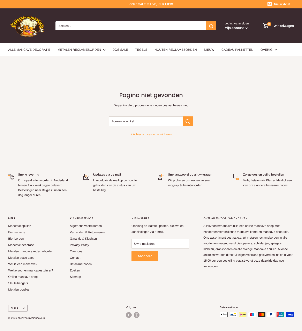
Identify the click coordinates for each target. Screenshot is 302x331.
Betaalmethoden (81, 264)
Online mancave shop (23, 276)
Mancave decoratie (21, 245)
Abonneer (145, 256)
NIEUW (209, 49)
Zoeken (75, 270)
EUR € (14, 308)
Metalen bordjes (19, 289)
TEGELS (141, 49)
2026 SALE (120, 49)
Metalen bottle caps (21, 257)
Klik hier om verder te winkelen (151, 134)
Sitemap (75, 276)
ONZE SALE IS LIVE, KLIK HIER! (151, 4)
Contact (75, 257)
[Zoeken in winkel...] (188, 121)
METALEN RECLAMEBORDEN (79, 49)
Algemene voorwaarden (86, 226)
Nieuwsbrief (282, 4)
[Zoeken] (211, 25)
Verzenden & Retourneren (87, 232)
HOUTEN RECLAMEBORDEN (175, 49)
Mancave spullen (19, 226)
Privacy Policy (79, 245)
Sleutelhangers (18, 283)
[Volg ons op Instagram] (136, 315)
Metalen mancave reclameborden (30, 251)
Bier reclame (16, 232)
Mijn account (234, 28)
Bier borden (16, 238)
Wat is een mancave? (22, 264)
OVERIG (267, 49)
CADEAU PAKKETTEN (237, 49)
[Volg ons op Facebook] (129, 315)
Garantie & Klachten (83, 238)
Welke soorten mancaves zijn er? (30, 270)
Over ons (76, 251)
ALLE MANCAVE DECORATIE (29, 49)
